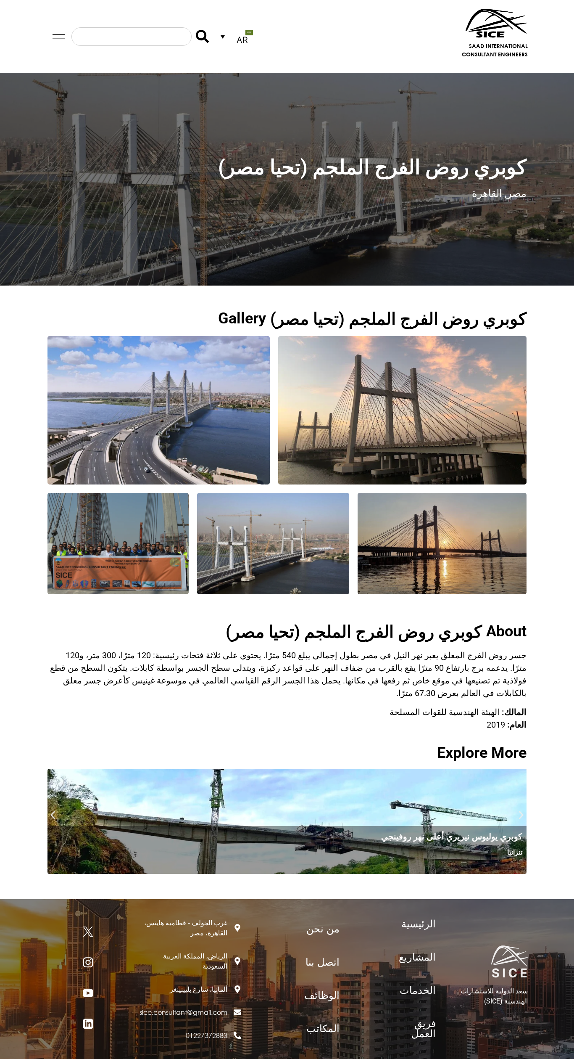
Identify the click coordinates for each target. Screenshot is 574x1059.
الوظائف (322, 994)
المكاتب (323, 1028)
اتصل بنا (322, 961)
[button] (52, 815)
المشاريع (417, 956)
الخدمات (418, 989)
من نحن (323, 928)
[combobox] (131, 36)
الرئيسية (418, 923)
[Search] (200, 36)
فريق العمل (423, 1028)
